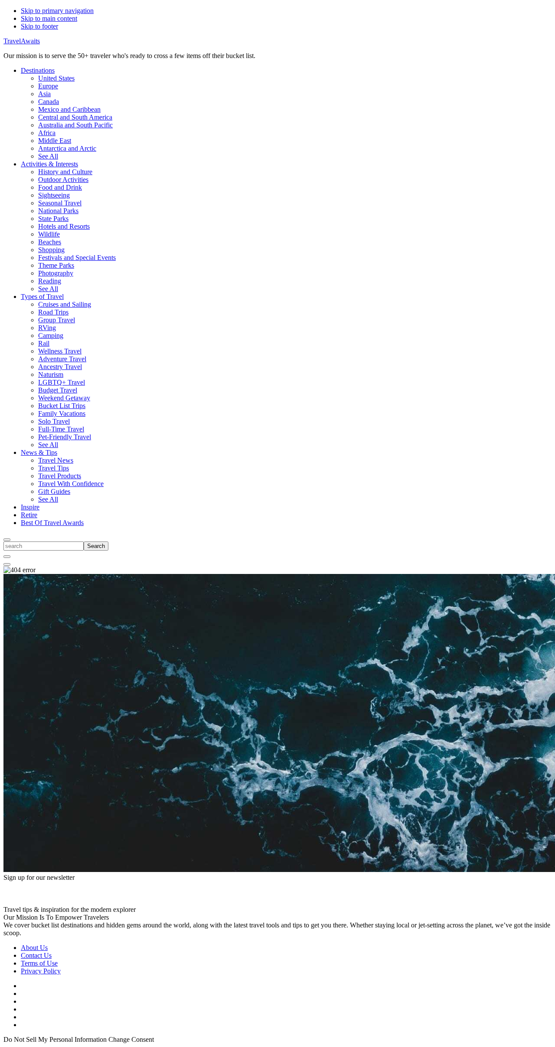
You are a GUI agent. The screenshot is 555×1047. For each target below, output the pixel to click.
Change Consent (131, 1039)
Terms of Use (39, 963)
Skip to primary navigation (57, 10)
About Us (34, 947)
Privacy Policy (41, 971)
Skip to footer (39, 26)
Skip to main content (49, 18)
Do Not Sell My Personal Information (55, 1039)
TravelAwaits (21, 41)
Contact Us (36, 955)
